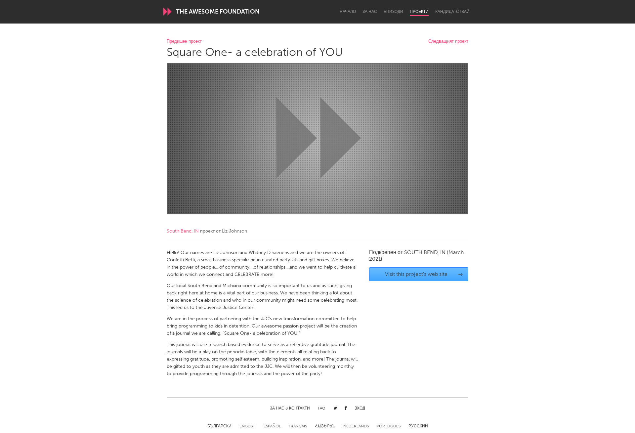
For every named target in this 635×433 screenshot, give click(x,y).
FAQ (321, 408)
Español (272, 426)
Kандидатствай (452, 11)
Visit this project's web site (424, 274)
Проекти (419, 11)
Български (219, 426)
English (247, 426)
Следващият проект (448, 41)
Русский (418, 426)
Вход (360, 408)
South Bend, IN (183, 231)
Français (298, 426)
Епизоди (393, 11)
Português (389, 426)
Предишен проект (184, 41)
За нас (369, 11)
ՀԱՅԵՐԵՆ (325, 426)
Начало (348, 11)
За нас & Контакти (290, 408)
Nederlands (356, 426)
